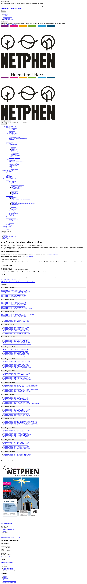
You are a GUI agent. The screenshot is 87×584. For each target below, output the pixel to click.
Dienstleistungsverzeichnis (14, 137)
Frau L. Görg (6, 523)
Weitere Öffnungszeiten (6, 556)
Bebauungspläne (15, 183)
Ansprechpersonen (13, 154)
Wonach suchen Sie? (5, 122)
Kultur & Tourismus (7, 226)
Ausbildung (11, 156)
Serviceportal (11, 136)
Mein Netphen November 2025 (18, 282)
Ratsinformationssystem (14, 164)
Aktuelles (8, 127)
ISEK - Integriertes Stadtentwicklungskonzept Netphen (23, 203)
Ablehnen (3, 10)
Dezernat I (13, 147)
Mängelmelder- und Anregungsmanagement (18, 138)
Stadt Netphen (7, 562)
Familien (8, 175)
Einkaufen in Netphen (13, 213)
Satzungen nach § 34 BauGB (17, 185)
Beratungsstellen (9, 177)
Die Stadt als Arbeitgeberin (14, 155)
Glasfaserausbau (12, 209)
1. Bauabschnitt (14, 208)
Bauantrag (13, 192)
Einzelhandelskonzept (16, 204)
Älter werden (9, 176)
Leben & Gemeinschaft (8, 170)
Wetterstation (11, 132)
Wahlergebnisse (14, 169)
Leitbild (13, 198)
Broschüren (11, 139)
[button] (43, 491)
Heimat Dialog (12, 215)
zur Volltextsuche (7, 15)
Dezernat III (14, 149)
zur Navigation (6, 18)
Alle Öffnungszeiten (13, 144)
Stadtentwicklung (9, 196)
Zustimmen (3, 12)
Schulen (7, 172)
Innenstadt (11, 205)
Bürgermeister (12, 160)
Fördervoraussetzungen (19, 200)
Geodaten (11, 221)
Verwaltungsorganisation (14, 145)
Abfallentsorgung (12, 134)
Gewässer (11, 220)
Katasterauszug (14, 193)
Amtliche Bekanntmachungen (17, 129)
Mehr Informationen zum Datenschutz (9, 24)
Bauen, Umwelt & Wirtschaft (9, 178)
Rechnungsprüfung (15, 151)
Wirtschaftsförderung (10, 212)
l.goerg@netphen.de (53, 254)
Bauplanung (11, 182)
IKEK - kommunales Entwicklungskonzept (20, 199)
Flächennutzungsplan (16, 187)
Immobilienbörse (12, 181)
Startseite (5, 235)
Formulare (11, 140)
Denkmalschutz (12, 194)
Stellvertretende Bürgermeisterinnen (16, 161)
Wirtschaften (11, 214)
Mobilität (8, 224)
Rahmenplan (14, 202)
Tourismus (8, 227)
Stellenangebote (9, 142)
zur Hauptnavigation (7, 17)
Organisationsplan (15, 153)
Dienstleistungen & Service (12, 133)
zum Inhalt (5, 14)
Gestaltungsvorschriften (16, 186)
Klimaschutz (11, 223)
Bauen (7, 180)
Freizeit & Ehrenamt (10, 174)
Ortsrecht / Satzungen (13, 163)
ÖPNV (10, 225)
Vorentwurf (13, 207)
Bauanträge (11, 189)
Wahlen (10, 166)
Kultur (7, 229)
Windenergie (11, 210)
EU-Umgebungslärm (13, 219)
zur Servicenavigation (8, 19)
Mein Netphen (12, 131)
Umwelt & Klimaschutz (11, 218)
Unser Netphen (9, 171)
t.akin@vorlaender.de (29, 256)
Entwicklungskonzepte (13, 197)
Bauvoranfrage (14, 191)
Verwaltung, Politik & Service (9, 126)
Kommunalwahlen (15, 167)
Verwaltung (8, 143)
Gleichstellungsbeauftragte (14, 158)
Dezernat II (13, 148)
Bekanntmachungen (13, 128)
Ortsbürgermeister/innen (14, 165)
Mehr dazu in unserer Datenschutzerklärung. (11, 8)
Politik (7, 159)
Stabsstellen (13, 150)
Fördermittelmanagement (11, 216)
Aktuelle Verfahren (15, 188)
